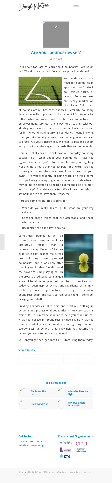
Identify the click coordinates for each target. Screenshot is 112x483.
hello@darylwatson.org (31, 445)
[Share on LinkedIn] (71, 359)
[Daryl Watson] (34, 6)
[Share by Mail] (86, 359)
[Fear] (109, 242)
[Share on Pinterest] (56, 359)
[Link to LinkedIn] (91, 6)
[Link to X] (87, 6)
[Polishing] (2, 242)
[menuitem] (75, 6)
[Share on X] (41, 359)
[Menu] (75, 6)
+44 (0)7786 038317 (31, 441)
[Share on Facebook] (26, 359)
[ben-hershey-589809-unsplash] (56, 34)
